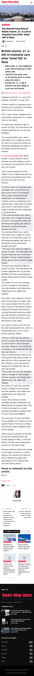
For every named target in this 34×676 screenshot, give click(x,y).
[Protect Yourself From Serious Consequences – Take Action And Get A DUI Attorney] (5, 613)
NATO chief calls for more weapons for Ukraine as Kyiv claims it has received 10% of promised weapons (9, 518)
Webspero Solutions (21, 673)
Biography (4, 654)
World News (5, 24)
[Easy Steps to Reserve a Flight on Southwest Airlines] (9, 538)
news (14, 485)
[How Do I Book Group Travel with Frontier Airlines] (24, 538)
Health (3, 661)
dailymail (8, 485)
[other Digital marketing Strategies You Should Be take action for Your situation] (5, 630)
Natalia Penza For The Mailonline (17, 93)
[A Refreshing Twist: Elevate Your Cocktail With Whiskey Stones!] (5, 622)
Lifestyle (3, 658)
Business (3, 646)
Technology (4, 650)
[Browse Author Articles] (17, 494)
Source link (5, 481)
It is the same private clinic (12, 156)
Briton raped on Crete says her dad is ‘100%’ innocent (25, 514)
